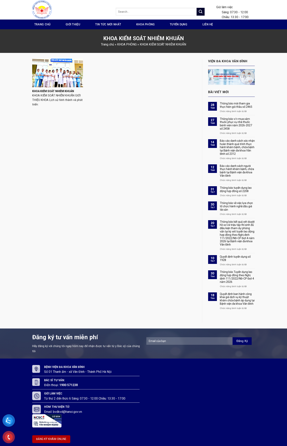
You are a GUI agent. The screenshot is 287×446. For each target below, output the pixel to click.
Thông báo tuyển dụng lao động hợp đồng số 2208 (236, 189)
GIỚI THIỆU (73, 24)
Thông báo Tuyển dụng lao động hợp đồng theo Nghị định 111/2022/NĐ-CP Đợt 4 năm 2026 (237, 276)
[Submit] (200, 11)
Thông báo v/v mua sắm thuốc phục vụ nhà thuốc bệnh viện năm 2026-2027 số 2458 (236, 123)
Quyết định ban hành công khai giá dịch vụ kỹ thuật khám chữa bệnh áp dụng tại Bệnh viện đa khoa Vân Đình (237, 298)
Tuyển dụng (178, 24)
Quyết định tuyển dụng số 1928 (235, 258)
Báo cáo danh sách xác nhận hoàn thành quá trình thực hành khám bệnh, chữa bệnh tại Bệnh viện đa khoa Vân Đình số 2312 (237, 147)
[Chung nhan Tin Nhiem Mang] (47, 421)
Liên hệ (207, 24)
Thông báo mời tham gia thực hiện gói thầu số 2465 (236, 105)
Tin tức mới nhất (108, 24)
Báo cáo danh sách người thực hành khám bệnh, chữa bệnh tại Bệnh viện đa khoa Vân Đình (237, 170)
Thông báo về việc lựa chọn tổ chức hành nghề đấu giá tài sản (236, 206)
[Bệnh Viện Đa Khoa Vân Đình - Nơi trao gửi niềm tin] (46, 10)
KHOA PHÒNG (127, 44)
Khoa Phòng (145, 24)
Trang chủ (42, 24)
